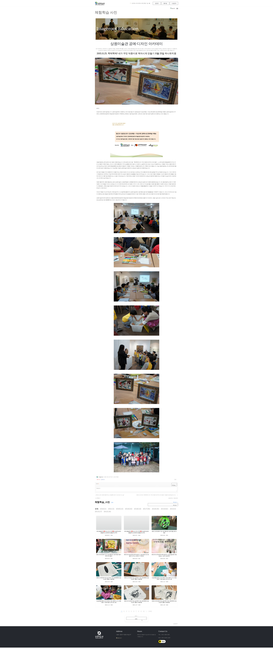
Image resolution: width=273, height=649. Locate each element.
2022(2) (103, 509)
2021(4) (111, 509)
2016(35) (155, 509)
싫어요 (103, 479)
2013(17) (98, 511)
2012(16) (107, 511)
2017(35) (146, 509)
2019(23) (128, 509)
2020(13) (119, 509)
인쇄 (175, 479)
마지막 (150, 611)
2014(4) (173, 509)
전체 (96, 509)
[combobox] (174, 484)
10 (143, 611)
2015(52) (164, 509)
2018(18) (137, 509)
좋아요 (98, 479)
